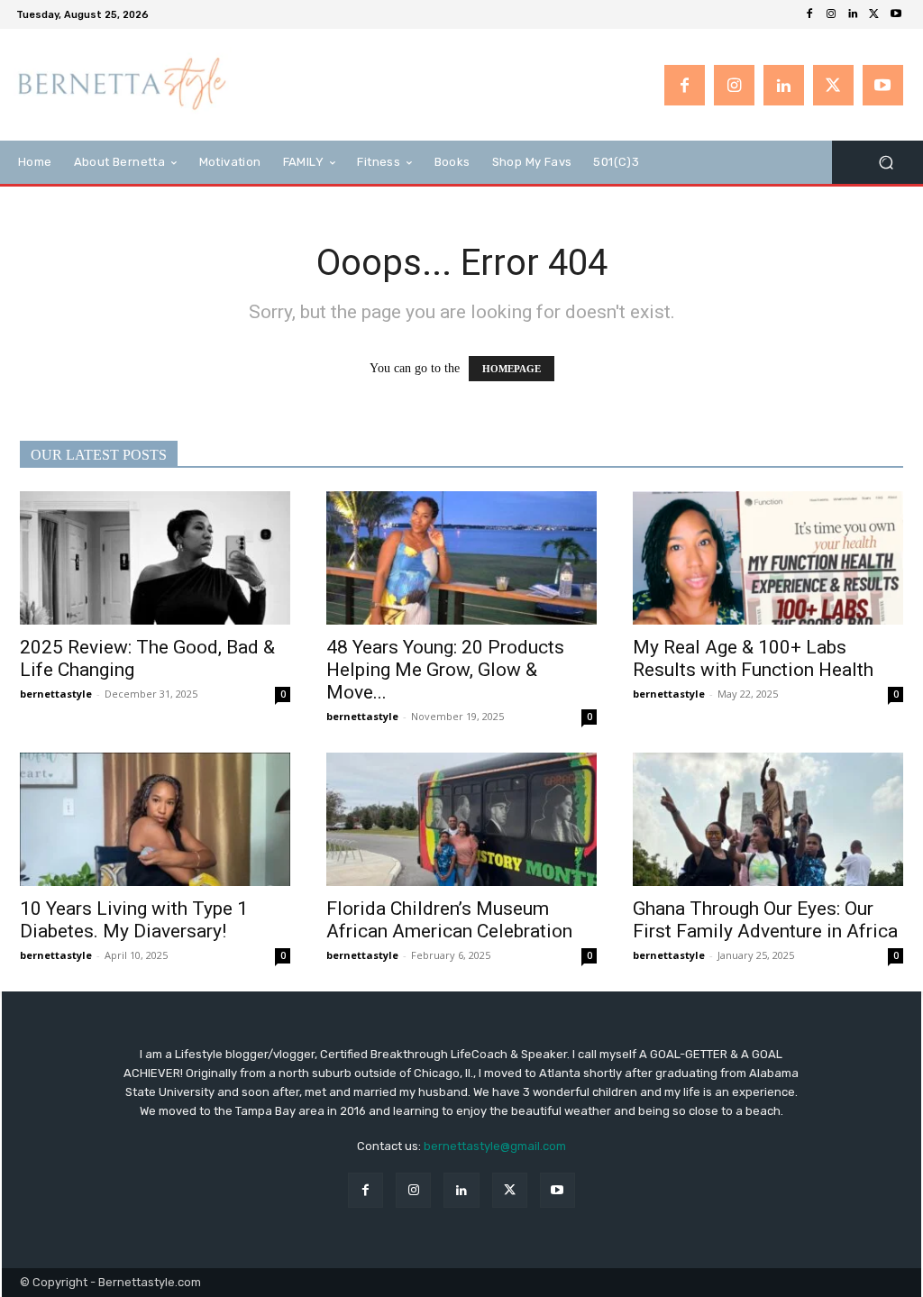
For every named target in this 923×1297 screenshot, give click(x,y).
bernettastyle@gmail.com (495, 1146)
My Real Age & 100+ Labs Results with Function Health (753, 658)
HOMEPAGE (511, 368)
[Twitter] (874, 14)
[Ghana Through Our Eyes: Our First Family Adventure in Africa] (768, 819)
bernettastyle (56, 693)
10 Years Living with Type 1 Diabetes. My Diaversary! (134, 920)
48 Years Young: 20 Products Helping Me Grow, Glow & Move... (445, 669)
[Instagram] (831, 14)
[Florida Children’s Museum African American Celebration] (461, 819)
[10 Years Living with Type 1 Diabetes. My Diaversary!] (155, 819)
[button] (885, 163)
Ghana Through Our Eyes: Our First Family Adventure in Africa (765, 920)
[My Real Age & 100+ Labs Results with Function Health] (768, 558)
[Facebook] (809, 14)
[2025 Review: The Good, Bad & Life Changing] (155, 558)
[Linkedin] (853, 14)
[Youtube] (896, 14)
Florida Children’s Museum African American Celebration (449, 920)
